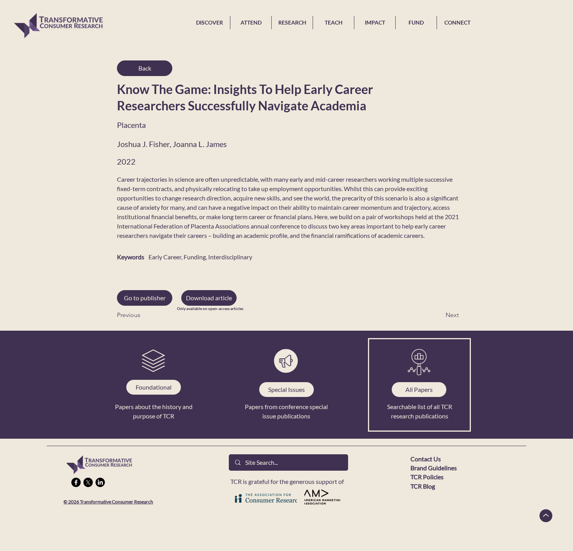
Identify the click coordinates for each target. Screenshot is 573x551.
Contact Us (425, 458)
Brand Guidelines (433, 467)
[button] (209, 298)
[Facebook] (76, 482)
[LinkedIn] (100, 482)
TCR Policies (427, 476)
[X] (88, 482)
